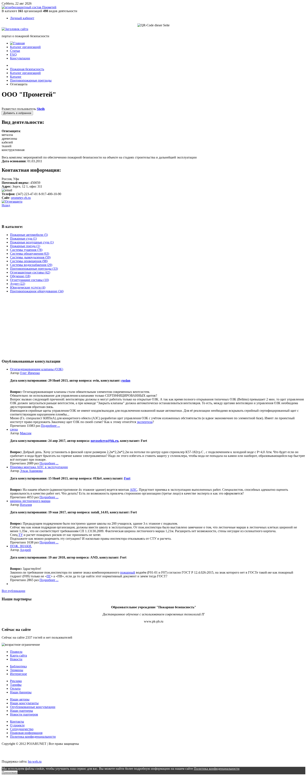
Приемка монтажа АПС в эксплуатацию (39, 467)
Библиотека (18, 666)
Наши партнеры (21, 710)
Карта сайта (18, 655)
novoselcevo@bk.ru (104, 440)
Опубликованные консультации (32, 707)
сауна (14, 429)
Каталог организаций (25, 47)
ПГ (49, 576)
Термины (16, 670)
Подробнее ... (50, 425)
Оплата (15, 688)
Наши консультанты (24, 703)
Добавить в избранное (17, 113)
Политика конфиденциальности (33, 736)
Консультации (20, 58)
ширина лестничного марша (30, 501)
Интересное (18, 674)
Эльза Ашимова (31, 471)
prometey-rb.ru (21, 197)
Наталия (26, 504)
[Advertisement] (50, 213)
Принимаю (10, 772)
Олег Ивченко (30, 373)
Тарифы (16, 685)
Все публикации (13, 591)
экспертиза (144, 422)
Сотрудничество (21, 729)
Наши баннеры (21, 692)
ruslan (125, 380)
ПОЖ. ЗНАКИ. (21, 546)
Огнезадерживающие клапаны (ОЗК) (36, 369)
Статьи (15, 50)
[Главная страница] (17, 43)
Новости (16, 659)
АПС (133, 489)
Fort (127, 478)
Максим (25, 433)
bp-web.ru (35, 761)
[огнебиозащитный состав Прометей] (29, 7)
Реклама (16, 681)
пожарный (127, 572)
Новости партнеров (24, 714)
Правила (16, 651)
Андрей (25, 550)
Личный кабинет (22, 18)
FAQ (13, 54)
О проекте (17, 725)
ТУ (20, 535)
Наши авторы (19, 699)
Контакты (17, 721)
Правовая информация (26, 733)
